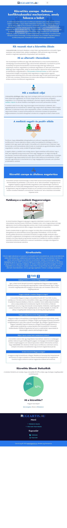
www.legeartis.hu (32, 443)
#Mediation (40, 407)
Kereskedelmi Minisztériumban (37, 71)
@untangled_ (27, 407)
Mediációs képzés (34, 424)
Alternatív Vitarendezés (34, 426)
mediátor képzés (10, 102)
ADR (7, 69)
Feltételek (35, 435)
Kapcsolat (35, 438)
